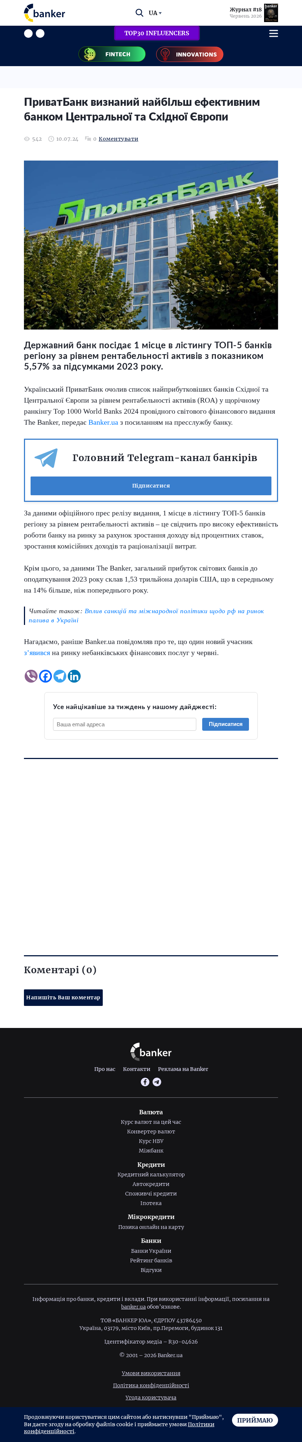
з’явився (37, 652)
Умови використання (151, 1373)
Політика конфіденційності (151, 1385)
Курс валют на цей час (151, 1122)
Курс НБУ (151, 1141)
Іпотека (151, 1203)
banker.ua (133, 1306)
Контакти (136, 1069)
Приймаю (255, 1420)
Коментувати (118, 139)
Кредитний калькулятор (151, 1174)
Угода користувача (151, 1397)
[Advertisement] (151, 844)
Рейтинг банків (151, 1260)
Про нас (104, 1069)
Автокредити (151, 1184)
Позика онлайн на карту (151, 1227)
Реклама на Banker (183, 1069)
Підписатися (151, 485)
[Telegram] (59, 676)
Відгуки (151, 1270)
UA (153, 13)
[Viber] (31, 676)
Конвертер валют (151, 1131)
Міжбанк (151, 1150)
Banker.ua (103, 422)
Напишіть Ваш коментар (63, 997)
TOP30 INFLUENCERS (156, 33)
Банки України (151, 1251)
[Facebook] (45, 676)
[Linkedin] (74, 676)
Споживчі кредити (151, 1193)
